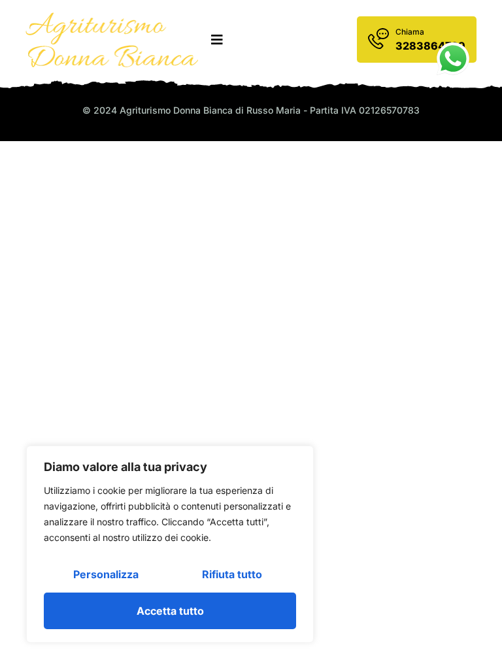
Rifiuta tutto (232, 574)
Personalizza (106, 574)
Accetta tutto (170, 610)
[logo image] (111, 39)
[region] (170, 544)
